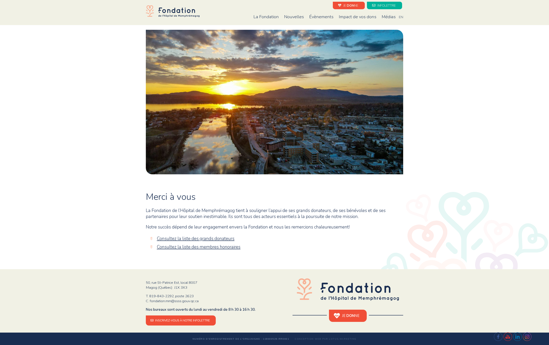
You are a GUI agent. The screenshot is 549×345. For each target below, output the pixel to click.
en (401, 17)
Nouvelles (294, 17)
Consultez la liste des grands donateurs (195, 239)
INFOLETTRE (386, 5)
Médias (389, 17)
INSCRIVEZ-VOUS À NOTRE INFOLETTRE (182, 320)
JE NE (350, 5)
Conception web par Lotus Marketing (325, 339)
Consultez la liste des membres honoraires (198, 247)
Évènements (321, 17)
